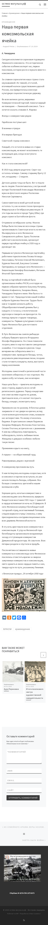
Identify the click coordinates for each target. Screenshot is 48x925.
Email (11, 780)
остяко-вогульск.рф (17, 910)
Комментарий (17, 752)
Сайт (11, 790)
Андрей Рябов (8, 46)
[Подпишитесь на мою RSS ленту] (24, 920)
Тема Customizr (35, 914)
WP (17, 914)
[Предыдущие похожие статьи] (37, 655)
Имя (10, 771)
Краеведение (14, 13)
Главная (5, 13)
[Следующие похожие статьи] (43, 655)
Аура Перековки (11, 689)
